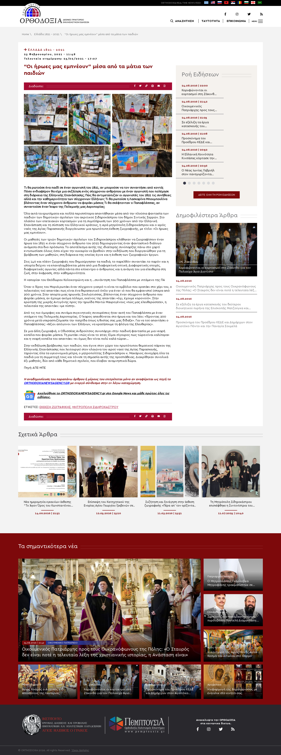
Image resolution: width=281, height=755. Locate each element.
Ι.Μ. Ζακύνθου (92, 684)
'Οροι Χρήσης (80, 750)
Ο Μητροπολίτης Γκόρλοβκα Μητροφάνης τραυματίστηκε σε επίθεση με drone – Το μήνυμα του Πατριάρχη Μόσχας (231, 583)
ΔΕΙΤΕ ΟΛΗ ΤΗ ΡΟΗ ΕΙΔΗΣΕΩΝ (216, 195)
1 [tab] (184, 183)
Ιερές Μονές (215, 647)
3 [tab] (194, 183)
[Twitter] (245, 14)
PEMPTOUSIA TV (31, 684)
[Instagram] (232, 14)
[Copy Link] (146, 86)
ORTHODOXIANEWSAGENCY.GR (46, 383)
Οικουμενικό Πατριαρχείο (63, 643)
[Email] (159, 86)
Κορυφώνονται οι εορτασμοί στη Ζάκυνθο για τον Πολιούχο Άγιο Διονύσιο (107, 691)
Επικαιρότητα (215, 612)
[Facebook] (220, 14)
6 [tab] (208, 183)
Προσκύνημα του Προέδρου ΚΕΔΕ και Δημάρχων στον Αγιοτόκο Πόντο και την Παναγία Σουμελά (169, 691)
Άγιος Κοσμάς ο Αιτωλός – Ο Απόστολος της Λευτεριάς (43, 691)
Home (25, 34)
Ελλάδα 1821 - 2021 (46, 34)
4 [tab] (198, 183)
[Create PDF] (164, 86)
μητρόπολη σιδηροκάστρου (95, 407)
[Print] (152, 86)
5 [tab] (203, 183)
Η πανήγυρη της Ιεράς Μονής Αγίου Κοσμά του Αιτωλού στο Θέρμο (232, 654)
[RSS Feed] (257, 14)
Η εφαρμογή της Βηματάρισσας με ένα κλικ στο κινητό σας (232, 691)
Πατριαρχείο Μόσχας (220, 576)
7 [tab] (213, 183)
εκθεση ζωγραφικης (55, 407)
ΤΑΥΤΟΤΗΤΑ (210, 21)
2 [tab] (189, 183)
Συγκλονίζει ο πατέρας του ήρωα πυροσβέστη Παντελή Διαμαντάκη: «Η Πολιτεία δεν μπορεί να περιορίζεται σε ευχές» (232, 618)
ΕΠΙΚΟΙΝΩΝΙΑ (236, 21)
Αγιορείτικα (214, 684)
